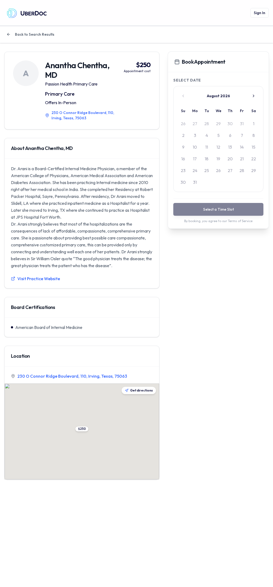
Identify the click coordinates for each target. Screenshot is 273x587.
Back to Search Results (34, 34)
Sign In (259, 12)
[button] (82, 428)
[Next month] (253, 96)
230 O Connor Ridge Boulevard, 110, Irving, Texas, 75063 (72, 376)
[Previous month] (183, 96)
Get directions (141, 390)
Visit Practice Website (38, 278)
